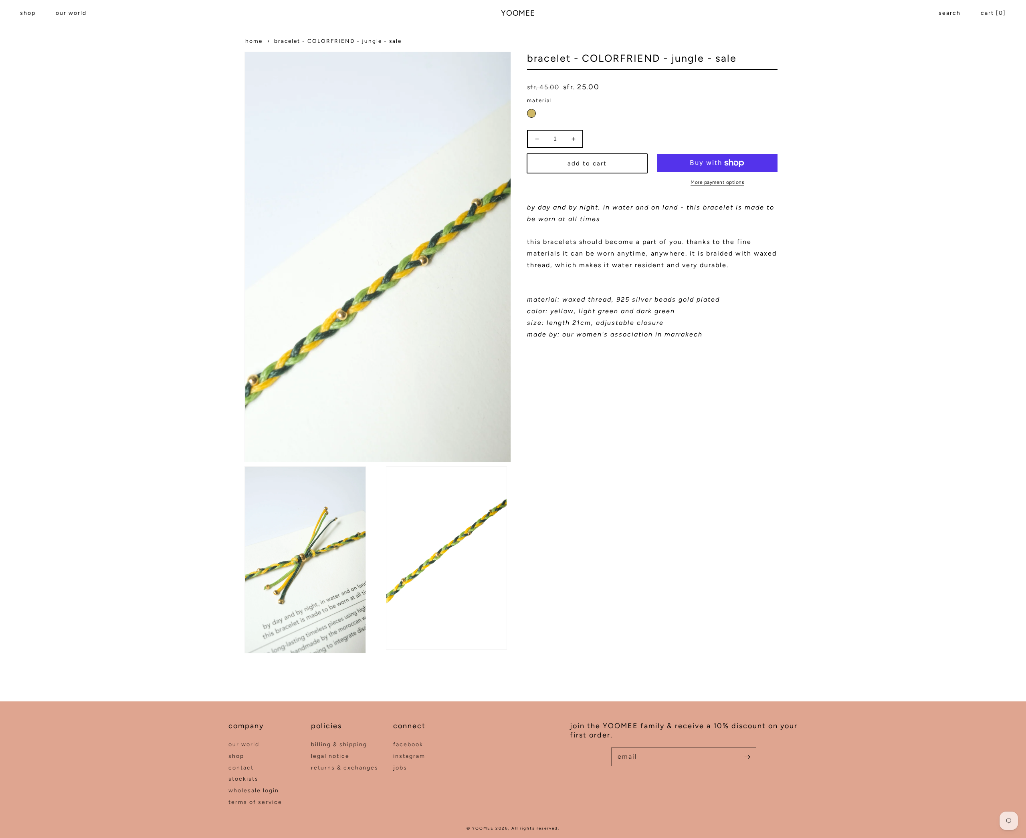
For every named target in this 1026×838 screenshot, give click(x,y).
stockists (243, 779)
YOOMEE (483, 828)
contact (241, 767)
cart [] (993, 13)
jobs (400, 767)
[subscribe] (747, 756)
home (254, 41)
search (950, 13)
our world (71, 13)
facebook (408, 744)
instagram (409, 756)
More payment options (717, 182)
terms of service (255, 802)
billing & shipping (339, 744)
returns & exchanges (344, 767)
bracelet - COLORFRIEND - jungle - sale (338, 41)
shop (28, 13)
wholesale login (253, 790)
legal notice (330, 756)
